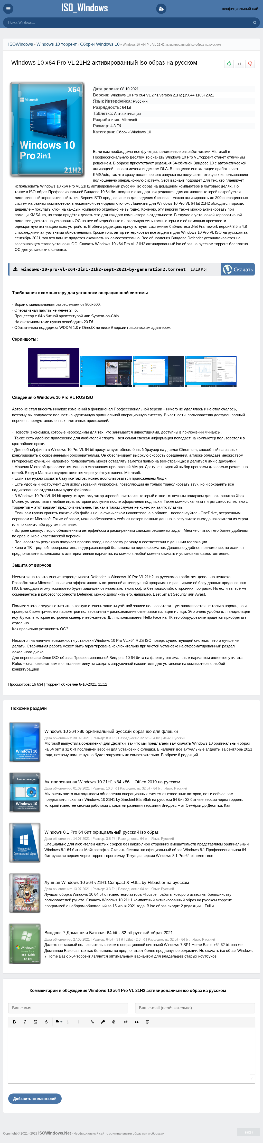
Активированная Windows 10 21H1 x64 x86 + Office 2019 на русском (112, 782)
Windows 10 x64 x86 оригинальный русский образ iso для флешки (111, 731)
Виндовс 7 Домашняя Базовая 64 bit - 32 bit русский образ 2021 (108, 932)
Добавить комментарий (35, 1099)
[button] (14, 1022)
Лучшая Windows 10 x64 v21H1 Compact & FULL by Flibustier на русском (116, 882)
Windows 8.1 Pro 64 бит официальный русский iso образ (101, 832)
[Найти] (255, 22)
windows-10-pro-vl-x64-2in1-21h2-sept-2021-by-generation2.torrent (102, 269)
